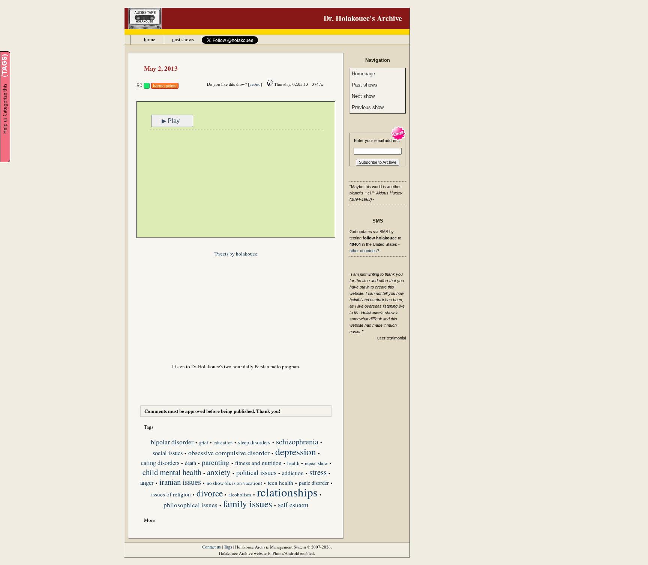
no (258, 84)
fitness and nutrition (258, 463)
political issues (256, 473)
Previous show (368, 107)
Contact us (211, 547)
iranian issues (180, 482)
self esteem (293, 505)
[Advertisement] (236, 184)
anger (147, 483)
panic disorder (314, 483)
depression (295, 452)
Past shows (364, 85)
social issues (168, 453)
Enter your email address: (377, 140)
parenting (216, 462)
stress (318, 473)
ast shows (183, 39)
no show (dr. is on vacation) (234, 483)
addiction (293, 473)
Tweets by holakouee (235, 253)
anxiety (219, 473)
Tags (228, 547)
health (293, 463)
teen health (280, 483)
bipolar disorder (172, 442)
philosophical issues (191, 505)
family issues (247, 504)
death (190, 463)
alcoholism (239, 495)
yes (252, 84)
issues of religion (171, 494)
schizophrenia (297, 442)
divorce (209, 494)
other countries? (364, 250)
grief (203, 442)
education (223, 442)
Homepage (363, 73)
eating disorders (160, 463)
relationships (287, 492)
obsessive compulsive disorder (229, 453)
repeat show (316, 463)
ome (149, 39)
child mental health (171, 473)
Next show (363, 96)
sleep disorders (254, 442)
